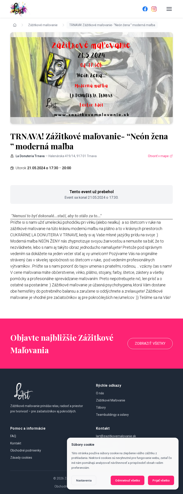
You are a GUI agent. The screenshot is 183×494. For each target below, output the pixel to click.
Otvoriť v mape (158, 156)
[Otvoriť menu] (169, 9)
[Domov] (69, 9)
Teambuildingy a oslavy (112, 414)
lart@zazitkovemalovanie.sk (116, 436)
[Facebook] (145, 9)
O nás (100, 393)
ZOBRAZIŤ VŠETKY (150, 343)
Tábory (101, 407)
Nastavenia (84, 480)
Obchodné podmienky (25, 450)
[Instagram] (154, 9)
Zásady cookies (21, 457)
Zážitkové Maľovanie (110, 400)
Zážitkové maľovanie (43, 25)
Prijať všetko (161, 480)
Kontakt (15, 443)
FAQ (13, 436)
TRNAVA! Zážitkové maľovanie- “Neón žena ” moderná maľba (112, 25)
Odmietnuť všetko (127, 480)
